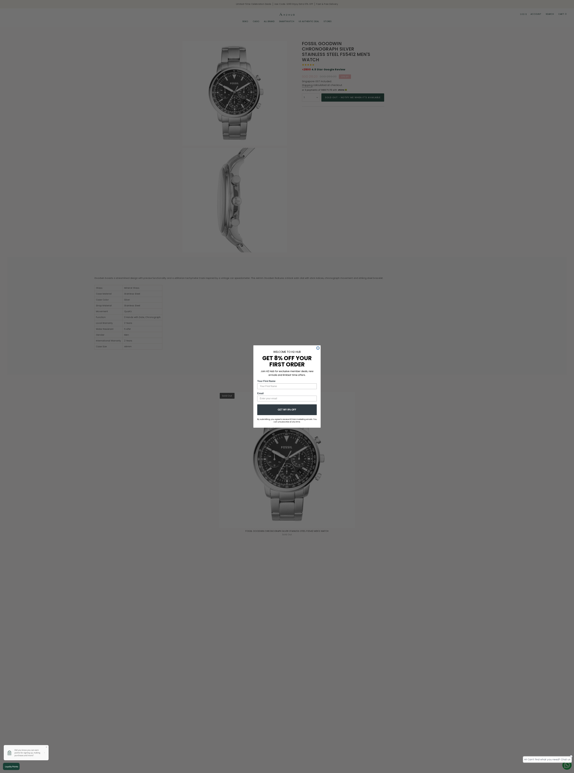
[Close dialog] (317, 348)
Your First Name (266, 381)
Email (260, 393)
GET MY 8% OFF (287, 409)
